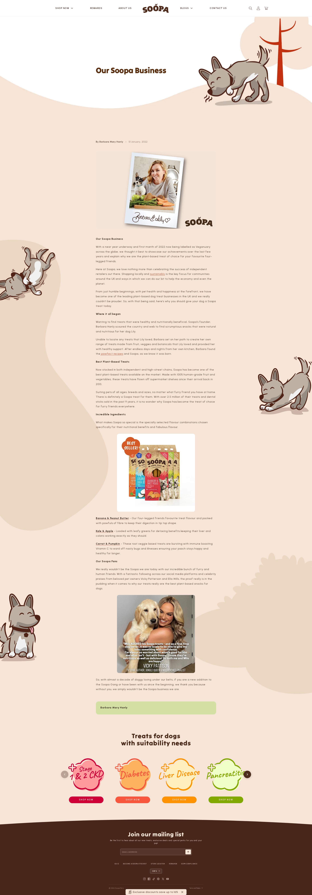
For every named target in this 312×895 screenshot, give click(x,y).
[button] (250, 8)
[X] (163, 879)
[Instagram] (144, 879)
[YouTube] (167, 879)
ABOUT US (125, 8)
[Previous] (64, 774)
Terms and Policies (195, 888)
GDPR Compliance (189, 864)
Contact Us (218, 8)
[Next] (247, 774)
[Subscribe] (188, 851)
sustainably (157, 273)
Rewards (96, 8)
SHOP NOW (64, 8)
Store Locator (158, 864)
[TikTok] (153, 879)
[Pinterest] (158, 879)
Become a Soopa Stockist (135, 864)
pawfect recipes (111, 353)
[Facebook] (149, 879)
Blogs (187, 8)
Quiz (117, 864)
